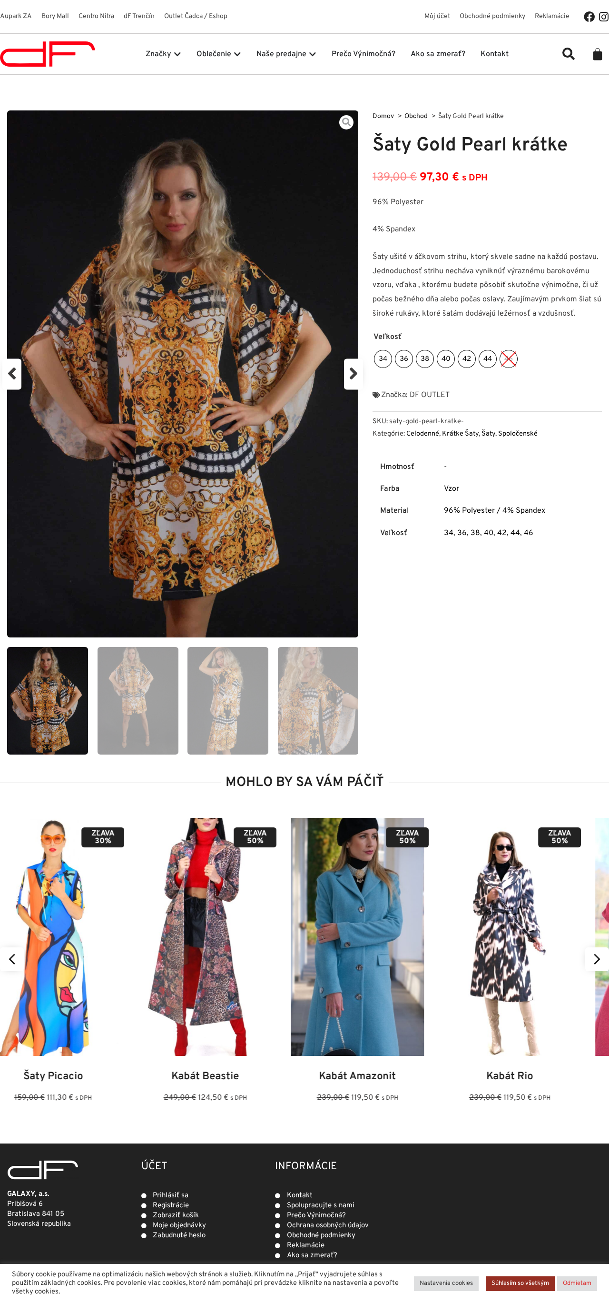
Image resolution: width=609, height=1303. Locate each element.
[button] (568, 54)
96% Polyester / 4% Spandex (494, 511)
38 (475, 533)
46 (528, 533)
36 (462, 533)
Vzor (451, 489)
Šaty (488, 433)
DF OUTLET (430, 395)
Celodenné (422, 433)
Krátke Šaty (460, 433)
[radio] (383, 359)
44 (515, 533)
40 (488, 533)
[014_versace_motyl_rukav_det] (182, 373)
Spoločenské (518, 433)
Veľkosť (387, 337)
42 (502, 533)
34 (448, 533)
